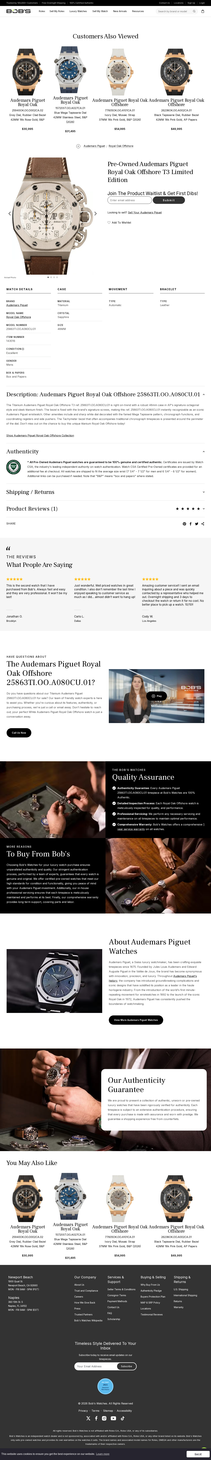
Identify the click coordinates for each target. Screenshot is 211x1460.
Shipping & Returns (182, 1279)
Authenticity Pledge (151, 1290)
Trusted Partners (83, 1314)
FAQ (109, 1313)
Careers (78, 1296)
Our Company (85, 1277)
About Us (79, 1284)
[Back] (78, 146)
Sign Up (191, 3)
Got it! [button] (198, 1454)
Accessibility (124, 1410)
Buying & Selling (153, 1277)
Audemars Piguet (17, 305)
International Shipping (185, 1295)
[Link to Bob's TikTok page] (122, 1418)
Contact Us (164, 3)
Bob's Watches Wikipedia (88, 1320)
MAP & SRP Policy (150, 1302)
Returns (178, 1301)
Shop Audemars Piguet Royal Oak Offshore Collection (40, 435)
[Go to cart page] (203, 11)
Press (77, 1308)
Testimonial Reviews (152, 1314)
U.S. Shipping (181, 1289)
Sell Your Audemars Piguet (145, 212)
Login (202, 3)
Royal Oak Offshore (18, 317)
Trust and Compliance (86, 1290)
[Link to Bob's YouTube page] (113, 1418)
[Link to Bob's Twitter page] (88, 1418)
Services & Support (115, 1279)
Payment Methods (117, 1301)
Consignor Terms (116, 1295)
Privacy (83, 1410)
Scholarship (113, 1319)
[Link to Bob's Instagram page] (104, 1418)
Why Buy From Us (150, 1284)
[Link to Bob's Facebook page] (96, 1418)
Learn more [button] (102, 1454)
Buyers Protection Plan (153, 1296)
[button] (95, 213)
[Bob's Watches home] (18, 11)
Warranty (178, 1307)
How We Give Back (84, 1302)
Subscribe (126, 1366)
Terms (95, 1410)
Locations (178, 3)
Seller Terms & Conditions (121, 1289)
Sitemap (108, 1410)
